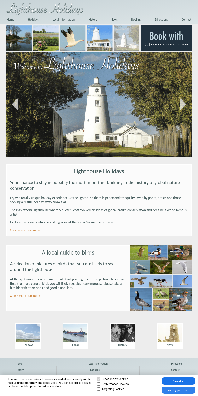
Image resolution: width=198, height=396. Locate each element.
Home (10, 19)
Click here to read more (25, 230)
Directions (161, 19)
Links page (94, 370)
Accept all (178, 381)
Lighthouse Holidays (99, 172)
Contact (186, 19)
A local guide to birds (68, 253)
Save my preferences (178, 390)
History (92, 19)
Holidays (33, 19)
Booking (136, 19)
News (114, 19)
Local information (63, 19)
